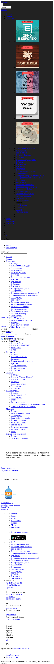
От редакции (21, 180)
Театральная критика (25, 194)
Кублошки (20, 166)
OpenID (4, 329)
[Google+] (10, 612)
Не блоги (15, 542)
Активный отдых (18, 384)
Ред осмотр (21, 182)
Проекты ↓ (10, 261)
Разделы (14, 514)
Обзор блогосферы (19, 366)
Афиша (9, 259)
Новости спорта (18, 379)
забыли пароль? (7, 336)
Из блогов (15, 370)
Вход (21, 339)
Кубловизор (21, 164)
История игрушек (18, 420)
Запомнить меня (11, 339)
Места (13, 525)
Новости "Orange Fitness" (22, 377)
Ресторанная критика (25, 185)
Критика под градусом (26, 160)
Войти (35, 329)
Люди (13, 518)
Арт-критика (21, 150)
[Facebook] (6, 612)
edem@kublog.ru (13, 585)
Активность (16, 520)
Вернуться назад (8, 468)
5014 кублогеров (13, 619)
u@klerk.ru (10, 596)
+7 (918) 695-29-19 (14, 594)
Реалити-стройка (18, 402)
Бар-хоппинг (21, 153)
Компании (15, 527)
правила (9, 587)
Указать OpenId (7, 326)
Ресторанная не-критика (26, 187)
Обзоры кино (22, 173)
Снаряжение (16, 386)
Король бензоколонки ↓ (16, 434)
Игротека (20, 157)
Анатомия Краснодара (25, 148)
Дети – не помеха (18, 422)
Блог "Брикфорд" (18, 395)
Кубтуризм (20, 169)
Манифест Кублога (20, 648)
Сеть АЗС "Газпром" (20, 438)
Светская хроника (24, 191)
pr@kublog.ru (11, 608)
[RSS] (12, 612)
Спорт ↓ (9, 372)
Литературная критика (26, 171)
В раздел (14, 263)
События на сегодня (19, 532)
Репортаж (15, 359)
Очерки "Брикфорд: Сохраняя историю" (28, 404)
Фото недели (21, 198)
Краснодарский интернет (22, 361)
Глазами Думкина (23, 155)
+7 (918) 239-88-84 (14, 583)
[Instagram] (9, 612)
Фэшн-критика (22, 200)
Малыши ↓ (10, 409)
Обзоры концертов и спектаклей (30, 175)
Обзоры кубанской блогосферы (29, 178)
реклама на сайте (13, 599)
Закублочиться (12, 655)
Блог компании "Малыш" (22, 413)
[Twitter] (8, 612)
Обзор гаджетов (18, 368)
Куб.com (19, 162)
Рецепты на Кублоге (25, 189)
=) (7, 640)
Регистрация (11, 248)
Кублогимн (11, 615)
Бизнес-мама (16, 425)
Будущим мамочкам (19, 427)
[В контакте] (7, 612)
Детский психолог (19, 429)
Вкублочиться (12, 657)
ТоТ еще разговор (23, 196)
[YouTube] (11, 612)
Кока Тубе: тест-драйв (20, 418)
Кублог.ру (5, 2)
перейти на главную (9, 470)
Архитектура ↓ (12, 391)
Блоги (13, 400)
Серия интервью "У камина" (23, 407)
